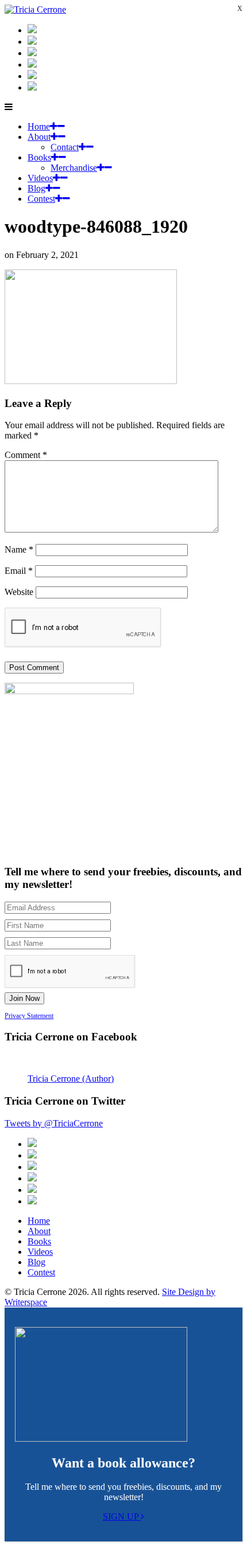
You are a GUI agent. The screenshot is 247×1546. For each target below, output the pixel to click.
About (39, 137)
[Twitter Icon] (32, 76)
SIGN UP (122, 1516)
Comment (26, 455)
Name (19, 549)
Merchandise (74, 168)
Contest (41, 198)
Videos (40, 178)
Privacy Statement (29, 1016)
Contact (65, 147)
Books (39, 157)
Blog (36, 188)
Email (19, 571)
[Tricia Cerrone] (35, 9)
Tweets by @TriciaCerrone (54, 1123)
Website (19, 592)
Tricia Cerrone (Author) (71, 1078)
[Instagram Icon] (32, 30)
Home (39, 126)
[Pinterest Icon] (32, 87)
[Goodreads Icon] (32, 64)
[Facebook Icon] (32, 53)
